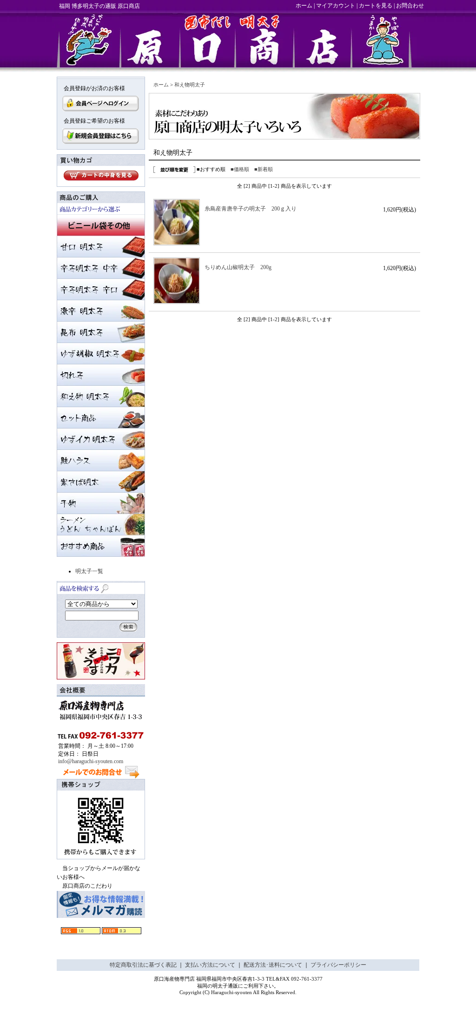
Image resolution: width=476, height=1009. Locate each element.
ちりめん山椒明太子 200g (238, 267)
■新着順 (263, 169)
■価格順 (240, 169)
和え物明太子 (189, 84)
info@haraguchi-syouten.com (90, 761)
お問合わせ (410, 5)
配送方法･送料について (273, 965)
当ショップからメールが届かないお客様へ (98, 872)
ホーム (304, 5)
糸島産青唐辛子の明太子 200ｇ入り (253, 208)
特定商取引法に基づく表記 (143, 965)
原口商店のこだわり (87, 886)
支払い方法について (210, 965)
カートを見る (375, 5)
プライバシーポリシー (338, 965)
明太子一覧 (89, 571)
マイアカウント (335, 5)
